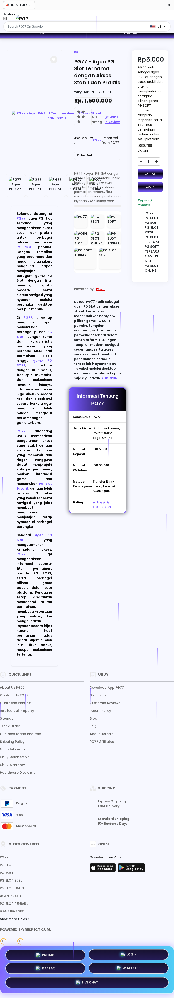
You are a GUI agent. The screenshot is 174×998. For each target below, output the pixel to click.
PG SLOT (6, 865)
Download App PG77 (107, 687)
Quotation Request (15, 703)
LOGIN (44, 33)
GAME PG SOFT (12, 911)
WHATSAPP (132, 969)
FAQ (93, 726)
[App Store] (103, 869)
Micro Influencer (13, 749)
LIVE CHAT (90, 983)
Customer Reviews (105, 703)
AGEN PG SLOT (11, 896)
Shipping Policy (12, 741)
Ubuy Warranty (12, 765)
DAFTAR (130, 33)
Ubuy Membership (15, 757)
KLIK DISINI (110, 378)
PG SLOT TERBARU (14, 903)
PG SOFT (25, 247)
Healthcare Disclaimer (18, 772)
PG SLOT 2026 (11, 880)
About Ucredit (101, 734)
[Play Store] (131, 869)
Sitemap (7, 718)
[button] (53, 59)
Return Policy (100, 710)
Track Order (10, 726)
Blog (93, 718)
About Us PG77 (12, 687)
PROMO (48, 955)
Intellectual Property (17, 710)
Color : (84, 155)
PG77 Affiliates (102, 741)
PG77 (21, 218)
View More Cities (14, 919)
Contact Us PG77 (14, 695)
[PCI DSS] (3, 941)
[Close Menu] (5, 20)
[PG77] (22, 18)
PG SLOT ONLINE (12, 888)
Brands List (99, 695)
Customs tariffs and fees (21, 734)
